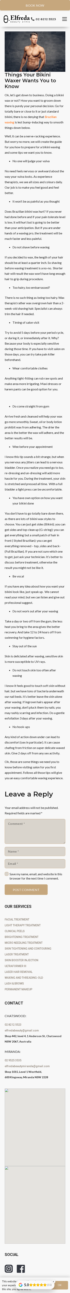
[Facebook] (21, 1269)
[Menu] (64, 19)
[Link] (17, 19)
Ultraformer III (15, 966)
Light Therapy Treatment (23, 925)
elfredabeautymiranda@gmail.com (27, 1066)
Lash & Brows (14, 983)
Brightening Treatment (21, 937)
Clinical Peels (15, 931)
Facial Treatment (17, 919)
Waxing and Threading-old (24, 977)
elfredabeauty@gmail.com (22, 1030)
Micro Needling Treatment (24, 942)
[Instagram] (9, 1269)
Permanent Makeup (18, 989)
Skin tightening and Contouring (28, 948)
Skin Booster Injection (21, 960)
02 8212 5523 (13, 1024)
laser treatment (17, 954)
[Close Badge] (53, 1281)
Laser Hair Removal (18, 971)
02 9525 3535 (13, 1060)
